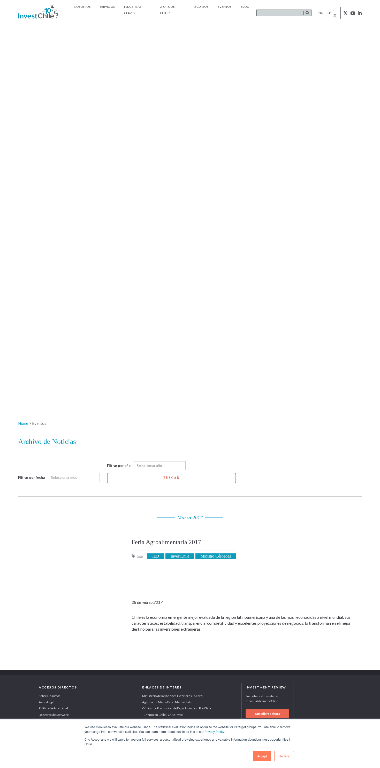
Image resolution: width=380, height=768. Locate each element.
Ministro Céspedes (216, 556)
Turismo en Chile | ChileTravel (163, 715)
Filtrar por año (119, 466)
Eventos (224, 7)
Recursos (200, 7)
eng (320, 13)
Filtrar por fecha (31, 477)
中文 (335, 13)
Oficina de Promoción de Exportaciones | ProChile (176, 708)
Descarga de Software (54, 715)
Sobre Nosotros (49, 696)
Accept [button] (262, 756)
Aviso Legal (46, 702)
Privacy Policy (214, 731)
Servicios (107, 7)
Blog (245, 7)
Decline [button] (284, 756)
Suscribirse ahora (267, 714)
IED (155, 556)
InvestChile (180, 556)
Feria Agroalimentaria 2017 (166, 542)
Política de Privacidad (53, 708)
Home (23, 423)
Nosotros (82, 7)
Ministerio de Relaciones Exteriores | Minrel (172, 696)
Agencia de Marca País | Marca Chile (167, 702)
